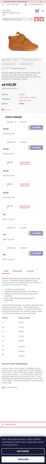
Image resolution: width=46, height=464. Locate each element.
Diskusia (30, 271)
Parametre (17, 271)
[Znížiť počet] (29, 128)
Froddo (22, 94)
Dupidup (11, 12)
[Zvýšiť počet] (29, 126)
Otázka (8, 110)
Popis (6, 271)
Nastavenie (23, 451)
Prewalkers (10, 424)
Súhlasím (23, 459)
